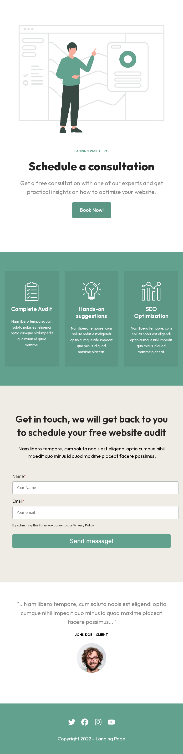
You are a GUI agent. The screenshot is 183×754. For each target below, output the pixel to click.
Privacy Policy (83, 525)
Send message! (91, 541)
